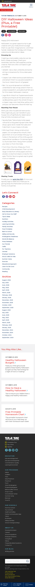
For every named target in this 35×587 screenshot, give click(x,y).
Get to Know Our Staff (9, 214)
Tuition (7, 516)
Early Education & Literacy (10, 211)
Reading (5, 271)
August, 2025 (6, 310)
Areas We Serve (9, 577)
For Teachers (6, 249)
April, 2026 (5, 290)
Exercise (5, 261)
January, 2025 (6, 327)
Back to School (7, 231)
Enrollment (8, 518)
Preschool (8, 481)
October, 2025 (6, 305)
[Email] (9, 35)
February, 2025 (7, 325)
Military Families (9, 520)
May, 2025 (5, 317)
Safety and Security (8, 234)
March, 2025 (6, 322)
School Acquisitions (10, 534)
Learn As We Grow (8, 266)
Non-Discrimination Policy (12, 576)
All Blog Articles (9, 551)
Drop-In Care (9, 491)
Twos (6, 476)
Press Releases (7, 241)
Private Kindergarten (11, 487)
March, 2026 (6, 292)
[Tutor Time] (8, 5)
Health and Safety (10, 512)
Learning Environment (11, 465)
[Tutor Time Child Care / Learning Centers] (12, 438)
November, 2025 (7, 302)
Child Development (8, 209)
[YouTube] (13, 196)
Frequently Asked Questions (13, 543)
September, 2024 (7, 337)
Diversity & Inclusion (10, 530)
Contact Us (8, 545)
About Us (9, 528)
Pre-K (6, 483)
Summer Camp (7, 259)
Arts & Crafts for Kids (9, 256)
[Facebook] (2, 35)
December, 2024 (7, 330)
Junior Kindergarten (11, 485)
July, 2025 (5, 312)
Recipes (4, 206)
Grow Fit (7, 500)
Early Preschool (9, 478)
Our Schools (11, 505)
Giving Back (8, 538)
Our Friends (6, 244)
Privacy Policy (9, 573)
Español (9, 446)
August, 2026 (6, 280)
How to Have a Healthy (15, 389)
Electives (7, 498)
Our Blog (9, 549)
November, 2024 (7, 332)
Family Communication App (13, 514)
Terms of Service (10, 574)
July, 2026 (5, 282)
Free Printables (7, 229)
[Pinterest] (6, 35)
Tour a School (9, 510)
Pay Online (10, 444)
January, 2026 (6, 297)
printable (22, 31)
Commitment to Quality (12, 462)
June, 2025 (5, 315)
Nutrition (5, 219)
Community (6, 269)
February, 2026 (7, 295)
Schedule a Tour (12, 442)
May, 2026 (5, 287)
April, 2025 (5, 320)
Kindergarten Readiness (10, 236)
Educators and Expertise (12, 460)
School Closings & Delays (12, 522)
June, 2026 (5, 285)
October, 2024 (6, 335)
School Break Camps (11, 493)
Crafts (4, 246)
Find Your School (6, 10)
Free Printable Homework (14, 413)
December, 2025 (7, 300)
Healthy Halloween (15, 361)
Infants (7, 472)
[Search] (27, 561)
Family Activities (7, 226)
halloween (11, 31)
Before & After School (11, 489)
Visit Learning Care (10, 571)
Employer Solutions (8, 254)
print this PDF (18, 179)
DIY (4, 31)
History (7, 541)
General (4, 251)
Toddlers (7, 474)
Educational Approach (9, 264)
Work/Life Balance (8, 239)
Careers (7, 532)
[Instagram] (7, 196)
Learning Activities (8, 224)
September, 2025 (7, 307)
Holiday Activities (7, 221)
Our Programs (11, 470)
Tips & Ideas (6, 216)
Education (10, 456)
